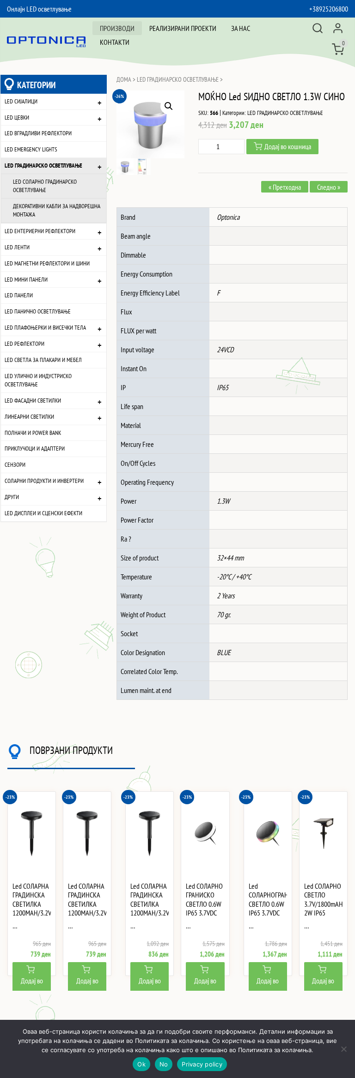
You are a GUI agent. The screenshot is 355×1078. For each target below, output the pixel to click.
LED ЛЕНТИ (17, 247)
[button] (168, 106)
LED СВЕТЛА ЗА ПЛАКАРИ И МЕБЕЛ (43, 360)
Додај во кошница (287, 146)
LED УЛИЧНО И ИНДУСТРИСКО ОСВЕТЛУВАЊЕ (38, 380)
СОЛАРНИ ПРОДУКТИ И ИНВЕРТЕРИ (44, 481)
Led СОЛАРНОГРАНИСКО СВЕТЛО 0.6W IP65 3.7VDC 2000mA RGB (268, 904)
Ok (141, 1064)
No (163, 1064)
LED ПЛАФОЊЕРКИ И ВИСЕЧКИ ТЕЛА (45, 327)
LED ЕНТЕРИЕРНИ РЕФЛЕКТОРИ (40, 231)
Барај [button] (318, 28)
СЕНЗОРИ (15, 465)
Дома (123, 79)
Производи (117, 28)
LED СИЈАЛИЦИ (21, 101)
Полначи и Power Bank (33, 433)
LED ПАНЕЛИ (19, 295)
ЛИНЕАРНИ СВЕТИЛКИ (29, 417)
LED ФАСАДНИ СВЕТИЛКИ (33, 400)
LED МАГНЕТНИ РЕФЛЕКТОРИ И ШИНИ (47, 263)
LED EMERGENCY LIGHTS (31, 149)
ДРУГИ (12, 497)
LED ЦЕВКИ (17, 117)
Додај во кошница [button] (31, 986)
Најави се (338, 28)
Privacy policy (202, 1064)
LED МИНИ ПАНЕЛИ (26, 279)
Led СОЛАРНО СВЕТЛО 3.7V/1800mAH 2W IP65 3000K (323, 904)
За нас (240, 28)
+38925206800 (328, 8)
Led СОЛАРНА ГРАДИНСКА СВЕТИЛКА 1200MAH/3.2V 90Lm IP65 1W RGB (149, 908)
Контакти (114, 42)
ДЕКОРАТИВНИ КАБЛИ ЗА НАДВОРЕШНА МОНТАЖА (56, 210)
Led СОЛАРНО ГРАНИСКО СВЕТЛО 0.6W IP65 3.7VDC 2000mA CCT (204, 904)
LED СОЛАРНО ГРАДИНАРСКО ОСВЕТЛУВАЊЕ (45, 186)
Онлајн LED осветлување (39, 8)
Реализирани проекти (182, 28)
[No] (343, 1049)
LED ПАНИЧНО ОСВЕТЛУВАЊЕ (38, 311)
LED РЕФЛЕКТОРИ (24, 344)
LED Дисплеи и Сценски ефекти (43, 513)
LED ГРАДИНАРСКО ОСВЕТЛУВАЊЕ (43, 165)
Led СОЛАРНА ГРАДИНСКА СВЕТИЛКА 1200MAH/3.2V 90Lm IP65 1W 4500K (87, 908)
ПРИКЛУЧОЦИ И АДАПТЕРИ (35, 448)
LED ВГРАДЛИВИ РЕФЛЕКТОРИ (38, 133)
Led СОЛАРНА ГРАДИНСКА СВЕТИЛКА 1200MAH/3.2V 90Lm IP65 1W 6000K (31, 908)
